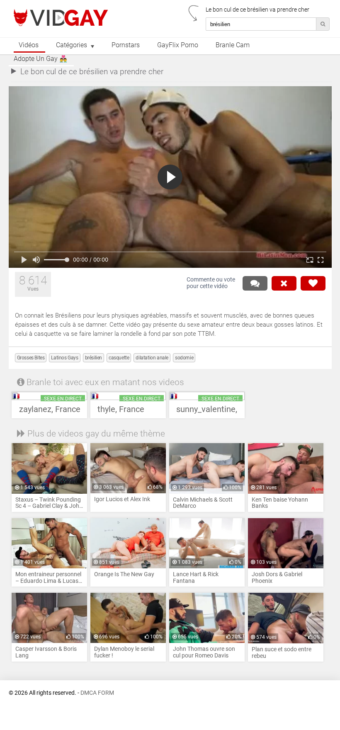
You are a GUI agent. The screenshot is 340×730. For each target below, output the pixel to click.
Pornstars (126, 45)
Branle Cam (233, 45)
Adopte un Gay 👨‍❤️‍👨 (40, 59)
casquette (119, 358)
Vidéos (29, 45)
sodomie (184, 358)
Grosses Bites (31, 358)
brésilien (93, 358)
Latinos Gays (64, 358)
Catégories (71, 45)
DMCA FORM (97, 692)
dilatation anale (152, 358)
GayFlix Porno (177, 45)
